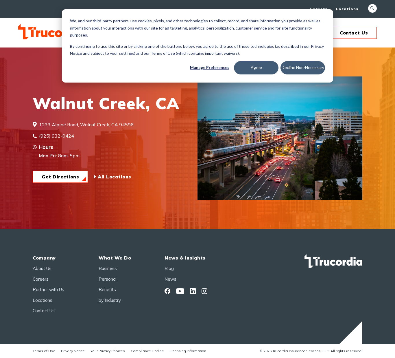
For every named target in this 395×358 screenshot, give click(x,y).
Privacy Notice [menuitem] (73, 351)
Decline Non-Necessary (303, 67)
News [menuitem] (170, 279)
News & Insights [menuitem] (185, 258)
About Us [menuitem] (42, 268)
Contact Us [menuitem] (44, 310)
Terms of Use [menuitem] (44, 351)
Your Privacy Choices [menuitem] (108, 351)
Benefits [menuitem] (107, 289)
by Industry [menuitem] (110, 300)
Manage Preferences (209, 67)
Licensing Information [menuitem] (188, 351)
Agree (256, 67)
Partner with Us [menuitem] (48, 289)
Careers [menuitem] (318, 9)
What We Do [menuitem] (115, 258)
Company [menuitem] (44, 258)
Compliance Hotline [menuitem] (147, 351)
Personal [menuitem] (108, 279)
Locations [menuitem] (347, 9)
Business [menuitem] (108, 268)
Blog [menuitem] (169, 268)
